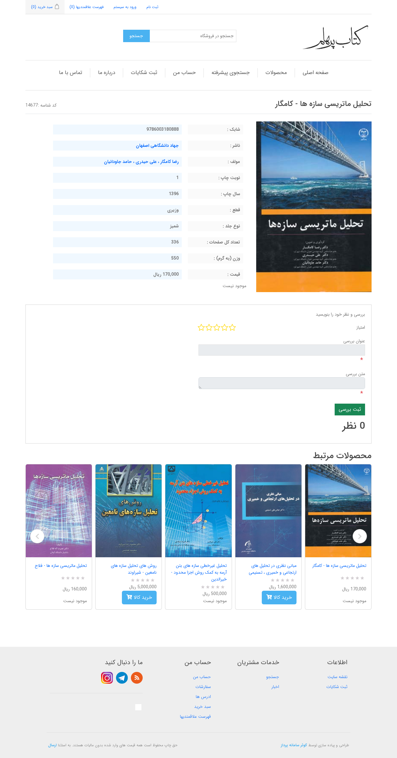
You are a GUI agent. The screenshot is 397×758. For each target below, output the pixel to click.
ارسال (52, 745)
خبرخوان (137, 678)
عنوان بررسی (354, 341)
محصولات (276, 72)
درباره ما (106, 72)
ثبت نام (152, 7)
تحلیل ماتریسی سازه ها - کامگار (339, 565)
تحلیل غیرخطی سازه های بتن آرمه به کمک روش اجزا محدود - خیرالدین (198, 572)
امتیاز (360, 327)
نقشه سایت (337, 676)
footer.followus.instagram (107, 678)
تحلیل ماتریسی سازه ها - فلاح (61, 565)
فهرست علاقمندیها (195, 716)
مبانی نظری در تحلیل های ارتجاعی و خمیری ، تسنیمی (273, 569)
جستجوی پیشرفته (231, 72)
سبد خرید (202, 706)
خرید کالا (142, 597)
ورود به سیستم (125, 7)
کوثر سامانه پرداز (294, 745)
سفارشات (203, 686)
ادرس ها (203, 696)
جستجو (272, 676)
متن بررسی (355, 373)
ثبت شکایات (144, 72)
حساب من (184, 72)
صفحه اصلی (315, 72)
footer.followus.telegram (122, 678)
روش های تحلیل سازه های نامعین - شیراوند (134, 569)
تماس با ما (70, 72)
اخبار (275, 686)
